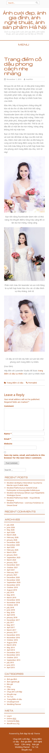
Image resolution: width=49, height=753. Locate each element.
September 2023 (13, 557)
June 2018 (11, 610)
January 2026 (12, 540)
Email (7, 439)
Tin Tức (10, 696)
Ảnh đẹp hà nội (26, 733)
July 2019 (10, 592)
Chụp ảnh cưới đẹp (14, 691)
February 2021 (12, 572)
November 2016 (13, 637)
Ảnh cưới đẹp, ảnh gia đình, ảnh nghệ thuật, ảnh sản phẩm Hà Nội (24, 19)
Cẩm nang (11, 689)
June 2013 (11, 665)
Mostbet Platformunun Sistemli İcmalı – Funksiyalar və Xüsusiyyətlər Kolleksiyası (23, 489)
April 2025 (11, 547)
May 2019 (10, 595)
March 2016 (11, 645)
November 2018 (13, 602)
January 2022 (12, 562)
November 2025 (13, 545)
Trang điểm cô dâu (15, 382)
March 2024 (11, 552)
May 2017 (10, 625)
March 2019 (11, 597)
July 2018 (10, 607)
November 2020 (13, 580)
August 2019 (12, 590)
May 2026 (10, 530)
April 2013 (11, 667)
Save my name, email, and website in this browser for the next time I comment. (24, 456)
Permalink (32, 382)
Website (8, 443)
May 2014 (10, 647)
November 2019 (13, 585)
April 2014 (11, 650)
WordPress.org (13, 723)
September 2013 (13, 660)
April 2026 (11, 532)
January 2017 (12, 632)
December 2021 (13, 565)
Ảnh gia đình (12, 679)
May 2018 (10, 612)
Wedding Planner (14, 704)
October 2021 (12, 567)
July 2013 (10, 662)
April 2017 (11, 627)
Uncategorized (13, 701)
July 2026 (10, 525)
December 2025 (13, 542)
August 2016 (12, 642)
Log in (9, 716)
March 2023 (11, 560)
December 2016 (13, 635)
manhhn (29, 79)
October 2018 (12, 605)
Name (8, 433)
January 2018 (12, 617)
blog (8, 686)
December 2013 (13, 652)
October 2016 (12, 640)
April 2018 (11, 615)
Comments (13, 721)
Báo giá (10, 684)
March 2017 (11, 630)
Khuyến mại (11, 694)
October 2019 (12, 587)
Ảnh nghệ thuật (13, 681)
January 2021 (12, 575)
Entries (11, 718)
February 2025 (12, 550)
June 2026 (11, 527)
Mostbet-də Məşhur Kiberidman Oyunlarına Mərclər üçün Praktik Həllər (24, 484)
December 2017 (13, 620)
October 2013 (12, 657)
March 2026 (11, 535)
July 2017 (10, 622)
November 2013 (13, 655)
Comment (9, 406)
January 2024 (12, 555)
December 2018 (13, 600)
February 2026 (12, 537)
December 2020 (13, 577)
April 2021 (11, 570)
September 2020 (13, 582)
